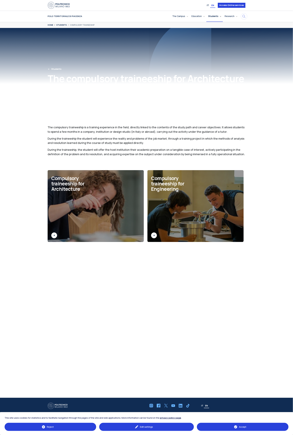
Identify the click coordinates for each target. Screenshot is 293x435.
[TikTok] (188, 406)
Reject (50, 426)
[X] (166, 406)
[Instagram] (151, 406)
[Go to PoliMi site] (59, 5)
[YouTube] (173, 406)
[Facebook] (158, 406)
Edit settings (146, 426)
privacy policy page (170, 417)
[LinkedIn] (180, 406)
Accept (242, 426)
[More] (54, 235)
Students (56, 69)
